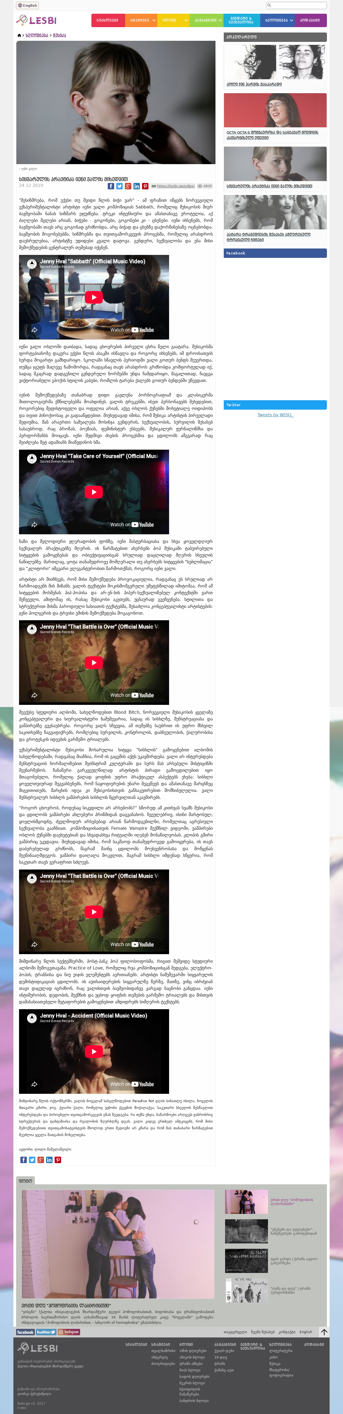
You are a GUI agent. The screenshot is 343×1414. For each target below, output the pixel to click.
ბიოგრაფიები (163, 1364)
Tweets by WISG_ (275, 414)
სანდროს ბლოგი (194, 1401)
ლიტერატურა (281, 1351)
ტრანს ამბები (191, 1364)
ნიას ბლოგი (190, 1370)
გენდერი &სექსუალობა (241, 20)
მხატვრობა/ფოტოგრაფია (281, 1372)
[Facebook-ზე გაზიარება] (111, 186)
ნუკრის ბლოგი (192, 1383)
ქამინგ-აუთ (224, 1370)
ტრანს (219, 1364)
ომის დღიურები (193, 1351)
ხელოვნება (277, 20)
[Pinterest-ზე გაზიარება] (145, 186)
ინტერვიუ (159, 1357)
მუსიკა (59, 35)
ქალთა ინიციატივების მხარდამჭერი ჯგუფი (50, 1366)
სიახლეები (107, 20)
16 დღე (220, 1357)
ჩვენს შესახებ (263, 1332)
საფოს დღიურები (195, 1377)
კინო (273, 1357)
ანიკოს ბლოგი (192, 1357)
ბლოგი (169, 20)
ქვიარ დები (224, 1351)
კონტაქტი (287, 1332)
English (30, 5)
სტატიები (140, 20)
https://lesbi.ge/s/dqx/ (176, 186)
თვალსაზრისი (163, 1351)
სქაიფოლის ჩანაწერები (190, 1392)
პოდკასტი (310, 20)
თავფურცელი (235, 1332)
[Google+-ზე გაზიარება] (128, 186)
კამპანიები (206, 20)
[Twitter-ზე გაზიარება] (119, 186)
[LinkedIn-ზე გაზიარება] (136, 186)
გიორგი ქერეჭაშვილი (34, 1394)
